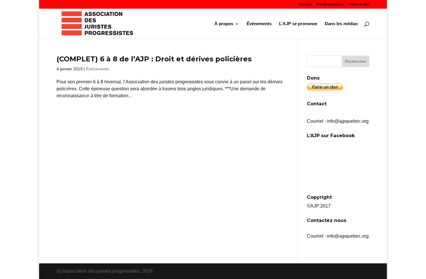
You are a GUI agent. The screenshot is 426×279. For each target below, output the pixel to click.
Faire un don (359, 4)
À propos (223, 24)
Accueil (305, 4)
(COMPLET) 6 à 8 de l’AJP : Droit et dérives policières (154, 59)
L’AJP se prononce (298, 24)
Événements (259, 24)
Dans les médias (341, 24)
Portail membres (330, 4)
